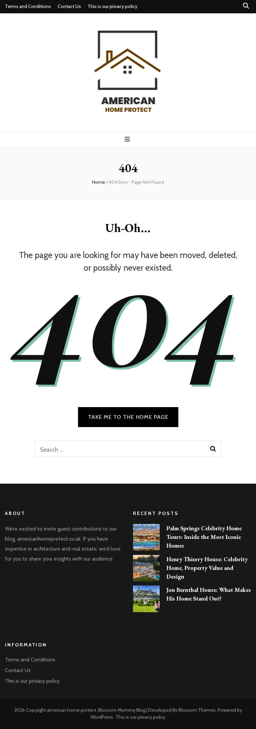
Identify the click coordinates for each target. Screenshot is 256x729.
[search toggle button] (246, 6)
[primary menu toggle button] (128, 139)
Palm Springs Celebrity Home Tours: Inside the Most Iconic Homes (204, 536)
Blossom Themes (197, 710)
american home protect (71, 710)
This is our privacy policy (112, 6)
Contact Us (69, 6)
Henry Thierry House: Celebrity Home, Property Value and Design (207, 567)
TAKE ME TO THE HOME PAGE (128, 417)
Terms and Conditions (28, 6)
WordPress (102, 717)
